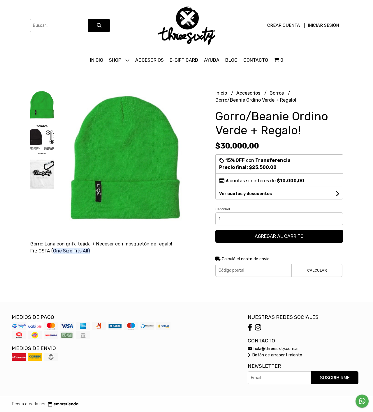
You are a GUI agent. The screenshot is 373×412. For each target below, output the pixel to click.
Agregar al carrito (279, 236)
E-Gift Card (184, 60)
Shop (115, 60)
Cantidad (222, 209)
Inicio (96, 60)
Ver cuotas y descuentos (245, 193)
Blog (231, 60)
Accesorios (149, 60)
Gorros (277, 93)
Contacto (255, 60)
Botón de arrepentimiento (276, 355)
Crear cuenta (283, 25)
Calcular (317, 270)
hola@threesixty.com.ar (275, 348)
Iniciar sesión (323, 25)
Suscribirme (335, 378)
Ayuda (211, 60)
